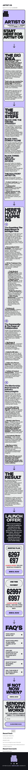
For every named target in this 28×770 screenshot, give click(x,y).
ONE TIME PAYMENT (14, 583)
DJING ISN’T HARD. (6, 740)
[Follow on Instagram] (14, 763)
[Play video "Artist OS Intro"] (14, 35)
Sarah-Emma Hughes (8, 7)
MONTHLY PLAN (14, 548)
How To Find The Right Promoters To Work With (12, 742)
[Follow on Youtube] (17, 763)
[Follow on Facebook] (11, 763)
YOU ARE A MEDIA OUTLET (8, 738)
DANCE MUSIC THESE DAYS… (8, 735)
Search (13, 731)
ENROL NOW (14, 571)
